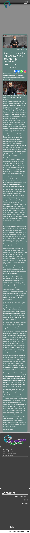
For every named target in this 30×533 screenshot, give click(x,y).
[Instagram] (25, 71)
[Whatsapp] (21, 71)
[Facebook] (15, 71)
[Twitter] (18, 71)
